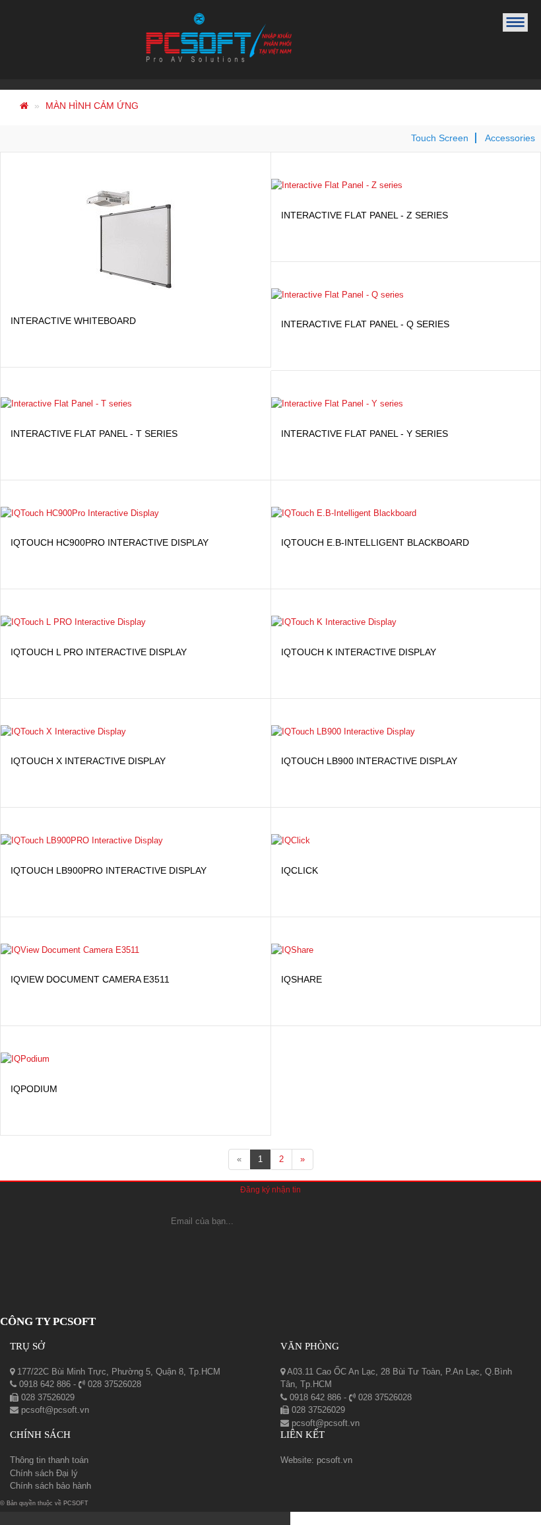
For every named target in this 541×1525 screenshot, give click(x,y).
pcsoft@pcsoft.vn (53, 1410)
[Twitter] (310, 1248)
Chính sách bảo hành (50, 1486)
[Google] (270, 1248)
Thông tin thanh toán (49, 1460)
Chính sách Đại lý (44, 1473)
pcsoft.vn (334, 1460)
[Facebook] (235, 1248)
